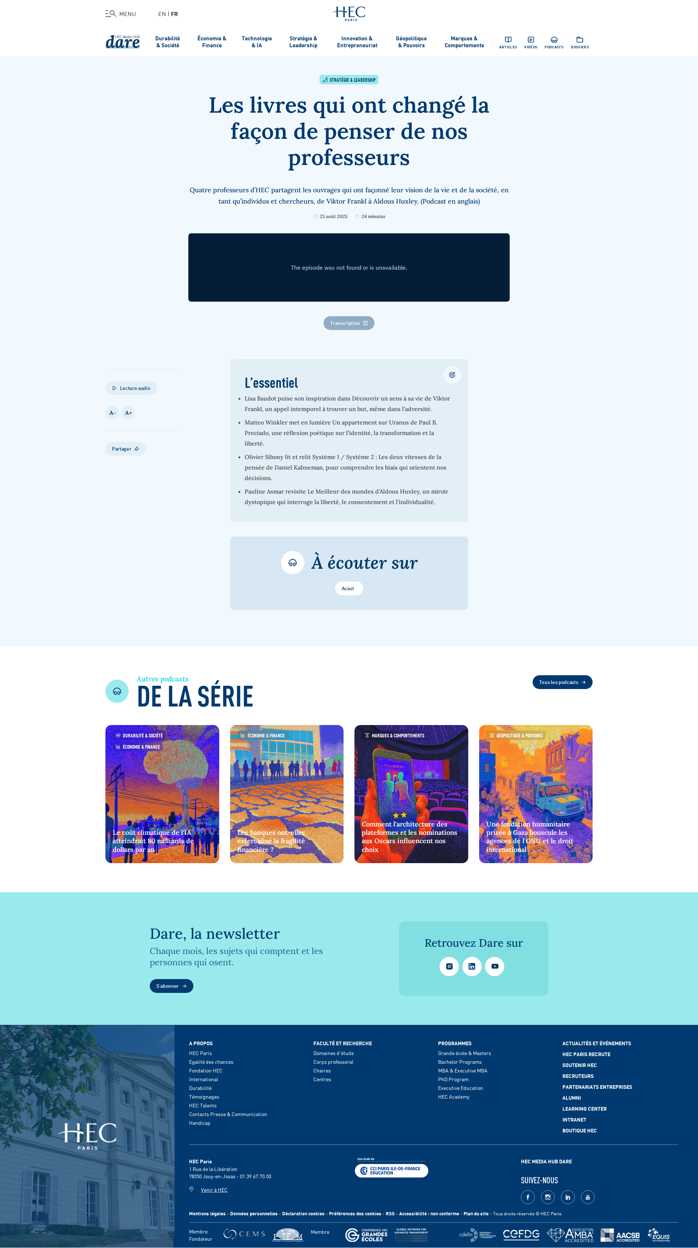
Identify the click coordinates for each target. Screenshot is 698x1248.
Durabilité (200, 1087)
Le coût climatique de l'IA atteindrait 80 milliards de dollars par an (153, 841)
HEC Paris (200, 1052)
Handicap (199, 1122)
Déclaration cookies (303, 1213)
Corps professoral (333, 1061)
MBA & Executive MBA (463, 1070)
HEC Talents (203, 1105)
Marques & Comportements (464, 41)
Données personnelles (254, 1213)
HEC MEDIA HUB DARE (546, 1161)
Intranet (574, 1119)
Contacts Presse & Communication (228, 1114)
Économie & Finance (211, 41)
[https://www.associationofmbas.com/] (570, 1235)
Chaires (322, 1070)
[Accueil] (349, 12)
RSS (390, 1213)
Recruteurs (578, 1075)
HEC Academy (453, 1096)
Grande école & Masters (464, 1052)
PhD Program (453, 1079)
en (162, 13)
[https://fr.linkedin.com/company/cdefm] (478, 1235)
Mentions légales (207, 1213)
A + (128, 412)
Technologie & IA (257, 41)
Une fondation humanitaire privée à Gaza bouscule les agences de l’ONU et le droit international (529, 837)
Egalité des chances (211, 1061)
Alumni (571, 1097)
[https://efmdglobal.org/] (659, 1235)
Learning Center (584, 1108)
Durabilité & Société (167, 41)
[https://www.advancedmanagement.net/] (411, 1235)
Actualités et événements (596, 1043)
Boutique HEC (579, 1130)
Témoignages (204, 1096)
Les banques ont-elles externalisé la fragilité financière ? (271, 841)
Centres (322, 1079)
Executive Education (460, 1087)
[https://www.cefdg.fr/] (521, 1235)
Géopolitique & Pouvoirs (411, 41)
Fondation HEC (205, 1070)
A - (112, 412)
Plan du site (476, 1213)
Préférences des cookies (355, 1213)
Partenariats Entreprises (597, 1086)
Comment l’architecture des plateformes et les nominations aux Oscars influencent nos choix (409, 837)
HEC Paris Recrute (586, 1054)
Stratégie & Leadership (303, 41)
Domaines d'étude (333, 1052)
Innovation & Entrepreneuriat (357, 41)
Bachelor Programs (460, 1061)
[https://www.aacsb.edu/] (620, 1235)
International (203, 1079)
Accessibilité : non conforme (429, 1213)
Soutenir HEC (579, 1064)
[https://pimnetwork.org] (288, 1235)
